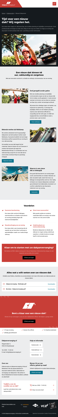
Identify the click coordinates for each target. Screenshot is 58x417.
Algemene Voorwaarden (38, 413)
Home (3, 13)
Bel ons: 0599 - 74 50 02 (39, 385)
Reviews (25, 406)
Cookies (46, 413)
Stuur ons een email (38, 390)
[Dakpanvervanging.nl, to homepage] (8, 4)
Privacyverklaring (52, 413)
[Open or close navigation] (54, 3)
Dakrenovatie (10, 13)
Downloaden (51, 284)
